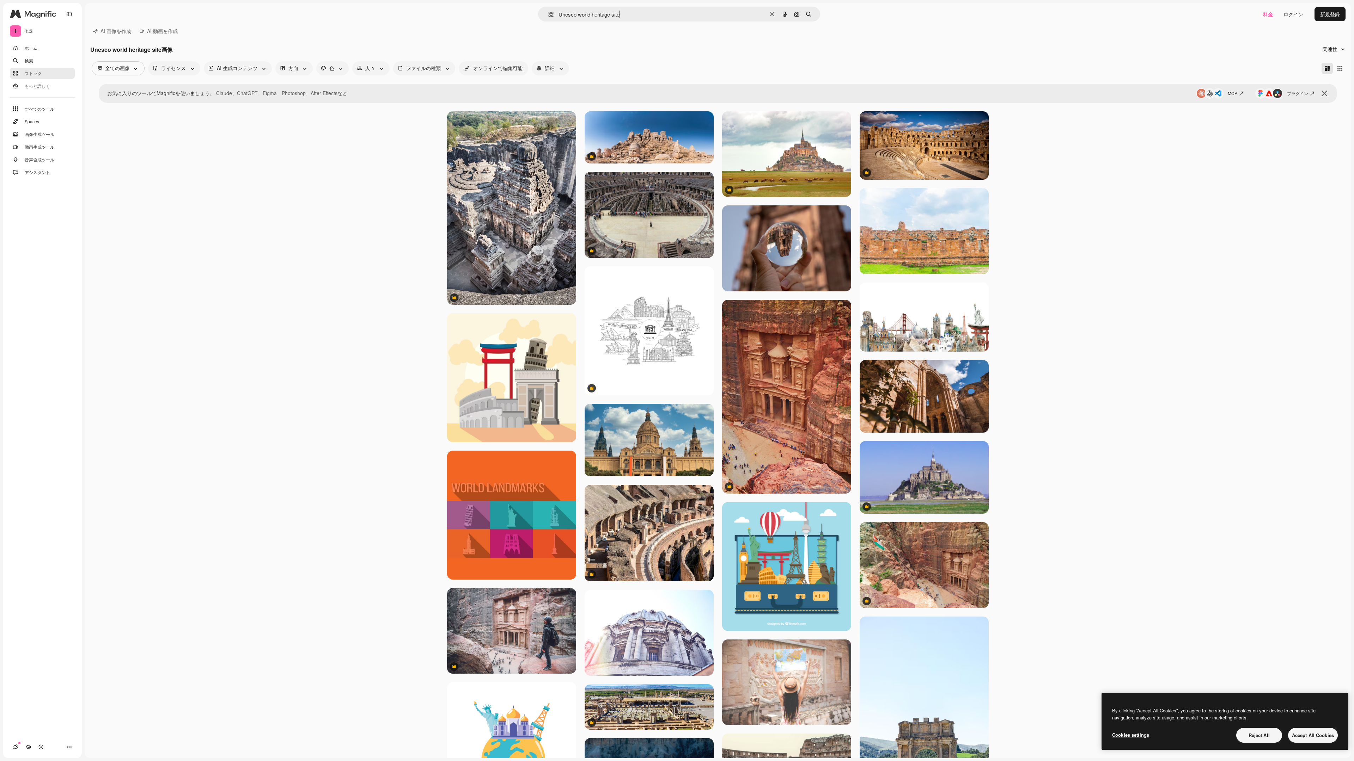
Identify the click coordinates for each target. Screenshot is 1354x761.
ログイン (1293, 14)
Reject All (1259, 735)
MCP (1232, 93)
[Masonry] (1327, 68)
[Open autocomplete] (548, 14)
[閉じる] (1324, 93)
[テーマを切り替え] (41, 747)
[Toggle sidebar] (69, 14)
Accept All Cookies (1313, 735)
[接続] (15, 747)
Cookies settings (1130, 734)
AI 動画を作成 (162, 31)
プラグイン (1297, 93)
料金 (1268, 14)
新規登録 (1330, 14)
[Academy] (28, 747)
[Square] (1340, 68)
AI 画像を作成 (115, 31)
